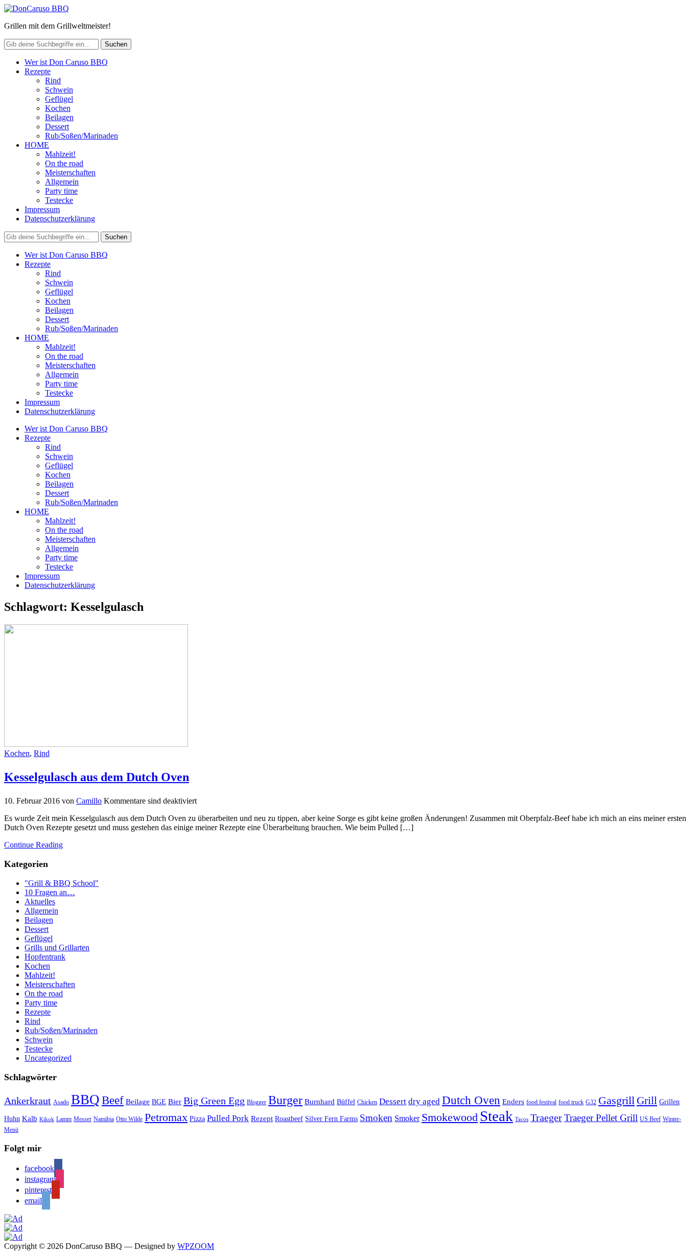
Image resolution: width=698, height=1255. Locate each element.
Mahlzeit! (60, 154)
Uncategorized (48, 1058)
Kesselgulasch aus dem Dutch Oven (96, 777)
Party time (61, 191)
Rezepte (38, 71)
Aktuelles (40, 901)
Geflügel (59, 99)
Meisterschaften (70, 172)
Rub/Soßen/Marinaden (81, 135)
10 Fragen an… (50, 892)
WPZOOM (195, 1246)
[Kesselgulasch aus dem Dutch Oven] (96, 744)
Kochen (58, 108)
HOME (37, 145)
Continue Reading (33, 844)
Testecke (59, 200)
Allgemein (62, 181)
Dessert (57, 126)
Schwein (59, 89)
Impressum (42, 209)
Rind (53, 80)
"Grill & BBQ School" (62, 883)
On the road (64, 163)
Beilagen (59, 117)
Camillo (89, 800)
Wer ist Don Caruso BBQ (66, 62)
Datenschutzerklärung (60, 218)
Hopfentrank (45, 956)
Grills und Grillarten (57, 947)
